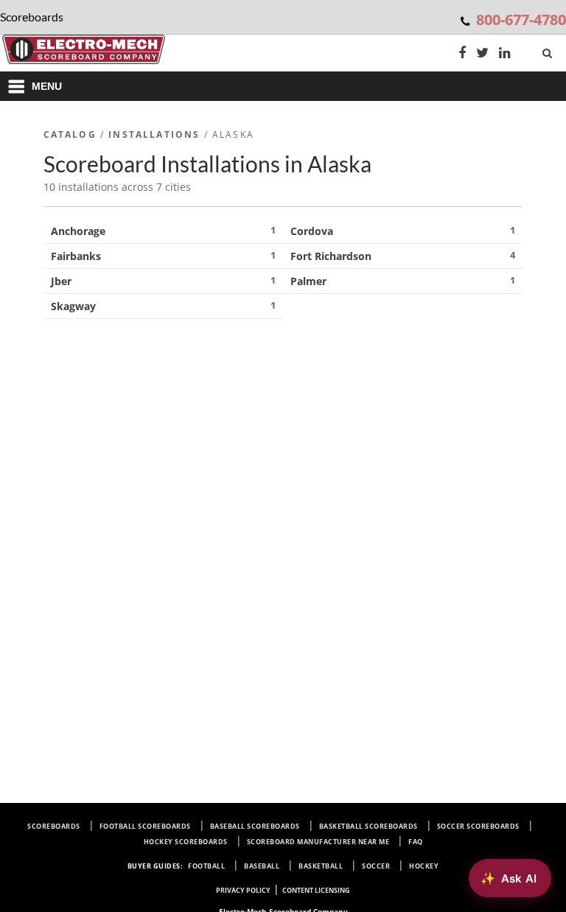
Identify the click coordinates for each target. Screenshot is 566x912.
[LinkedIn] (505, 54)
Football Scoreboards (145, 826)
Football (206, 866)
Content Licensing (316, 890)
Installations (154, 134)
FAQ (415, 841)
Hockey (424, 866)
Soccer (376, 866)
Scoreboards (53, 826)
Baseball (261, 866)
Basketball (320, 866)
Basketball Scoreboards (368, 826)
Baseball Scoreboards (255, 826)
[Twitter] (482, 54)
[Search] (548, 50)
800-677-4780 (521, 19)
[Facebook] (462, 54)
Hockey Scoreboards (186, 841)
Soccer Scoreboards (478, 826)
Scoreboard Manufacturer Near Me (318, 841)
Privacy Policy (243, 890)
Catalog (70, 134)
